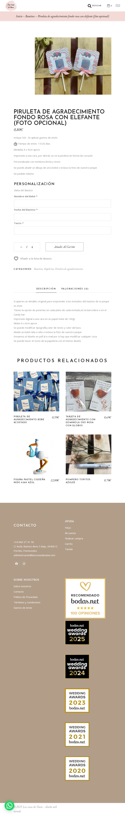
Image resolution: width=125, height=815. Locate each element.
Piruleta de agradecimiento (69, 269)
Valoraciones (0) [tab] (75, 289)
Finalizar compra (74, 538)
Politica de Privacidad (25, 597)
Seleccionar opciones (36, 394)
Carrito (69, 543)
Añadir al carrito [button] (36, 456)
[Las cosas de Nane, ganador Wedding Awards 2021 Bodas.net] (77, 734)
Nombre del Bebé (25, 196)
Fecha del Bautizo (25, 209)
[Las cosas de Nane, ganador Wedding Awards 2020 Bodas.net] (77, 768)
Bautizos (38, 269)
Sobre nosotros (22, 586)
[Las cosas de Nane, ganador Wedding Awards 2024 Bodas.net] (77, 666)
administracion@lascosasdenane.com (34, 555)
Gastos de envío (23, 607)
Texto (18, 223)
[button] (9, 805)
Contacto (19, 591)
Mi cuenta (70, 533)
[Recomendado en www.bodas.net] (85, 598)
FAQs (68, 527)
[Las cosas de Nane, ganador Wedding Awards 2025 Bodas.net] (77, 632)
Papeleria (49, 269)
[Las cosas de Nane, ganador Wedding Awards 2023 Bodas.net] (77, 700)
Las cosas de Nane (33, 807)
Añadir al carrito (64, 247)
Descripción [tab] (46, 289)
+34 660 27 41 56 (24, 542)
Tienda (69, 549)
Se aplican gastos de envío (42, 137)
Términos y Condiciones (27, 602)
